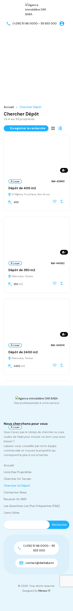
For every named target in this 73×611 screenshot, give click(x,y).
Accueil (9, 107)
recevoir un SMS (15, 499)
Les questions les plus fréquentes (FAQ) (32, 506)
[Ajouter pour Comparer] (62, 201)
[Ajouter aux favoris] (55, 201)
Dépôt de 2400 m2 (23, 352)
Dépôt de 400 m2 (22, 188)
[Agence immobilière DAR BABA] (36, 9)
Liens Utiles (11, 513)
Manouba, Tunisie (22, 276)
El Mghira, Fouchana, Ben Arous (30, 194)
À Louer (15, 181)
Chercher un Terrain (17, 479)
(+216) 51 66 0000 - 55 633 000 (35, 23)
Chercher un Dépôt (17, 486)
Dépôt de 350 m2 (21, 270)
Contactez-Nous (15, 492)
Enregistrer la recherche (27, 128)
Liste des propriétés (17, 472)
